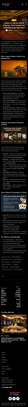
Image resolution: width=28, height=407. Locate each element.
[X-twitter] (14, 398)
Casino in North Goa (6, 259)
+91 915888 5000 (6, 387)
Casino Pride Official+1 (17, 157)
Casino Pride (4, 403)
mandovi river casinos (7, 269)
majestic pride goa (14, 266)
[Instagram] (18, 398)
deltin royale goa (6, 261)
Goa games (15, 264)
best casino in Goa (6, 257)
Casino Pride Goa (17, 259)
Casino (7, 335)
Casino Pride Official (10, 163)
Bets (14, 20)
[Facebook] (10, 398)
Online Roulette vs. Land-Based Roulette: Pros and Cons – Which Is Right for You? (13, 340)
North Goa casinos (18, 269)
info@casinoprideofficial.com (8, 385)
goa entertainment (6, 264)
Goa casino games (16, 261)
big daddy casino (16, 257)
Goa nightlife (5, 266)
